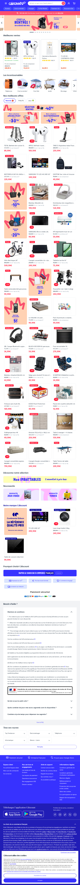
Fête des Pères (48, 834)
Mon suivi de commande (11, 771)
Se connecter (7, 774)
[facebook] (55, 814)
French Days (9, 834)
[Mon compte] (68, 3)
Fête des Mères (39, 834)
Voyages (31, 8)
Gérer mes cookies (65, 791)
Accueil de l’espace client (11, 768)
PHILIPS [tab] (21, 101)
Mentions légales (65, 778)
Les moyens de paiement (29, 775)
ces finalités (13, 863)
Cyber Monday (62, 831)
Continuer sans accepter (68, 852)
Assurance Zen (68, 8)
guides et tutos (41, 849)
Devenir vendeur (27, 784)
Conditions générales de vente (67, 769)
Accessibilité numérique (48, 780)
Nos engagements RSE (29, 781)
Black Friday (51, 831)
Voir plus (40, 747)
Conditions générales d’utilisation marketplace (67, 774)
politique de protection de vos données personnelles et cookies (24, 871)
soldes (44, 831)
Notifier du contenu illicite (49, 771)
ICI (34, 639)
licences (66, 836)
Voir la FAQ (40, 722)
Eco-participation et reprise (68, 794)
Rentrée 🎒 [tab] (10, 101)
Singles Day (72, 831)
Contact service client (47, 768)
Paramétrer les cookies (40, 875)
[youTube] (75, 814)
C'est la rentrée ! (19, 8)
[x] (70, 814)
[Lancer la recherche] (63, 3)
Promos (7, 8)
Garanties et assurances (29, 778)
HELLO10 (60, 13)
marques (59, 836)
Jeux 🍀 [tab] (31, 101)
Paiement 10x (55, 8)
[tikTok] (65, 814)
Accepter (40, 880)
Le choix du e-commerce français (15, 824)
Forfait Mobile (42, 8)
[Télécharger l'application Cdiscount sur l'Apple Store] (12, 814)
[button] (5, 86)
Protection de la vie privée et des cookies (68, 787)
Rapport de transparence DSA (67, 799)
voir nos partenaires (26, 859)
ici (18, 635)
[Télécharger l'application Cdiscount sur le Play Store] (33, 814)
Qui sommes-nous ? (47, 777)
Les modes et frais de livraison (28, 771)
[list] (40, 54)
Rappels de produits (47, 774)
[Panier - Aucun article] (74, 3)
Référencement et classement (65, 782)
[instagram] (60, 814)
